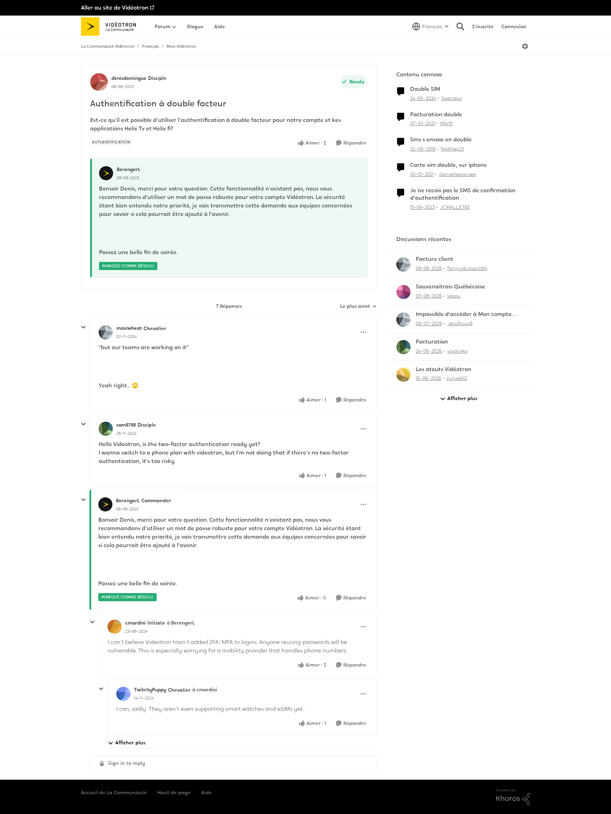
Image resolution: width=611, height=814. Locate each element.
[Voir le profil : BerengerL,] (106, 173)
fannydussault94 (467, 268)
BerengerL (128, 169)
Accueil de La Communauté (114, 792)
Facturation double (436, 114)
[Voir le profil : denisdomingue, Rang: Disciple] (99, 82)
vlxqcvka (457, 351)
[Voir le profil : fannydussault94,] (403, 264)
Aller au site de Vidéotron (115, 7)
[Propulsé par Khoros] (513, 797)
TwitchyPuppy (150, 689)
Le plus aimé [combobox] (358, 306)
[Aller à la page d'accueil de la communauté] (111, 26)
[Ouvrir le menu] (525, 46)
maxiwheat (129, 328)
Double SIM (425, 89)
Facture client (434, 259)
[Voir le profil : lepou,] (403, 292)
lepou (454, 296)
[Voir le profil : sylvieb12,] (403, 375)
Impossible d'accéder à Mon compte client (464, 314)
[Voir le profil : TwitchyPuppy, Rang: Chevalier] (123, 694)
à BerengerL (181, 623)
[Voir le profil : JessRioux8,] (403, 319)
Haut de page (174, 792)
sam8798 (126, 425)
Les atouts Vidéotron (443, 369)
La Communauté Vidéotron (107, 46)
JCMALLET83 (455, 207)
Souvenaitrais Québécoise (450, 286)
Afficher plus (130, 742)
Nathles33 (452, 149)
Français (150, 46)
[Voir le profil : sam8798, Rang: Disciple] (106, 429)
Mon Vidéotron (181, 46)
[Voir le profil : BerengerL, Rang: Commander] (105, 504)
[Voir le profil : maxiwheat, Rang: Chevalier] (106, 332)
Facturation (432, 341)
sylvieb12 (457, 378)
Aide (206, 792)
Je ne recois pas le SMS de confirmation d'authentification (463, 194)
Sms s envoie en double (441, 139)
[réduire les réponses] (83, 327)
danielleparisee (457, 174)
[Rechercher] (460, 26)
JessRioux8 (460, 323)
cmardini (135, 623)
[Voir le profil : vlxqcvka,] (403, 347)
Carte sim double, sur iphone (448, 165)
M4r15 (446, 123)
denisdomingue (128, 78)
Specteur (451, 98)
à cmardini (204, 689)
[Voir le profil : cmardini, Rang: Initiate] (114, 627)
